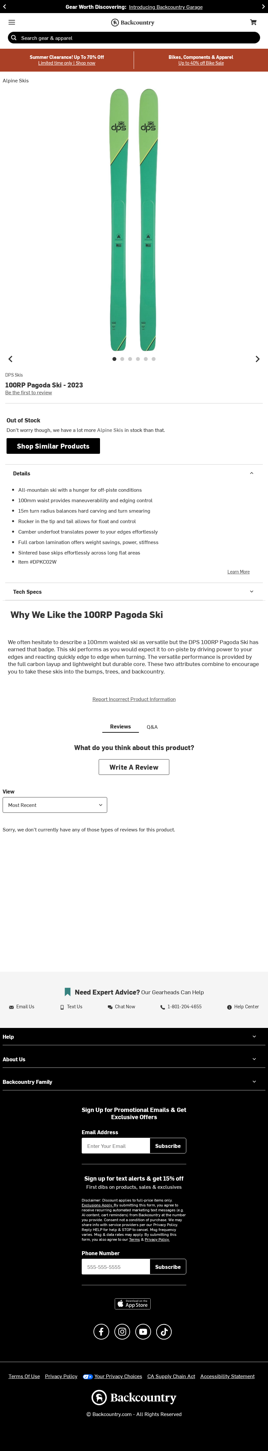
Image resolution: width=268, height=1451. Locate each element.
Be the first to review (28, 392)
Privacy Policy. (157, 1239)
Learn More (238, 572)
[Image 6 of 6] (154, 359)
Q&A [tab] (152, 726)
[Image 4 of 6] (138, 359)
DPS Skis (14, 375)
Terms (134, 1239)
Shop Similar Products (53, 445)
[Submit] (13, 37)
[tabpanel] (134, 793)
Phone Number (101, 1253)
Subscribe (168, 1145)
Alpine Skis (16, 80)
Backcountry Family (27, 1081)
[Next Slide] (263, 6)
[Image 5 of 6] (146, 359)
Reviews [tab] (120, 726)
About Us (14, 1059)
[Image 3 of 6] (130, 359)
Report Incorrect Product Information (134, 698)
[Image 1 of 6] (114, 359)
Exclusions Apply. (98, 1204)
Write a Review (134, 766)
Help (8, 1036)
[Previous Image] (10, 359)
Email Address (100, 1132)
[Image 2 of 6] (122, 359)
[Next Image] (257, 359)
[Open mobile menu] (12, 22)
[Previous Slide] (4, 6)
